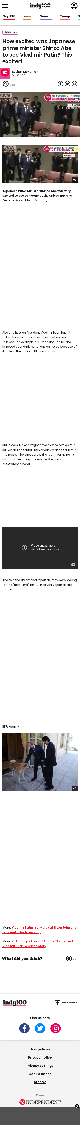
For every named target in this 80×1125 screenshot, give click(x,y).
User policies (40, 1049)
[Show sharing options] (75, 180)
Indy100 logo (40, 6)
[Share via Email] (74, 83)
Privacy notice (40, 1057)
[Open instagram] (55, 1028)
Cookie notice (40, 1073)
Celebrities (10, 32)
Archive (40, 1082)
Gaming (46, 16)
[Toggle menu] (6, 6)
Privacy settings (40, 1065)
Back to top (69, 1002)
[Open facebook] (24, 1028)
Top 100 (9, 16)
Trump (65, 16)
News (27, 16)
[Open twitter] (40, 1028)
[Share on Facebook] (60, 83)
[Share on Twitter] (67, 83)
